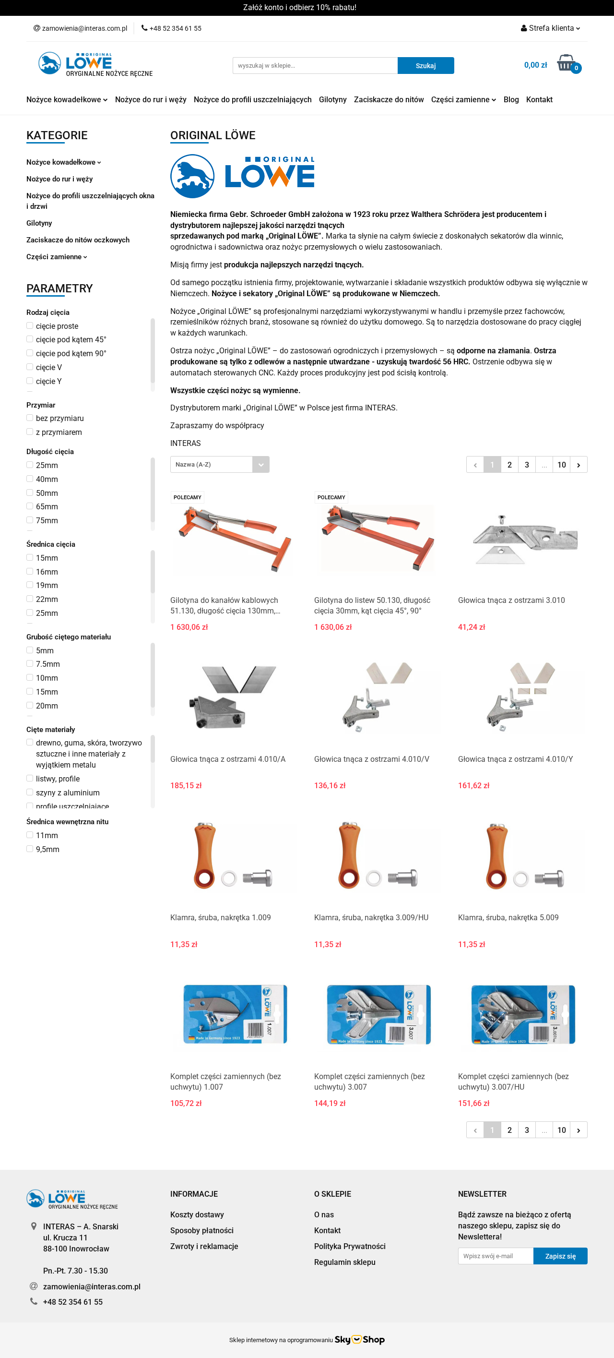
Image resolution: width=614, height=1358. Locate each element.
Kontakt (539, 99)
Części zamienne (461, 99)
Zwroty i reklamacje (204, 1246)
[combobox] (220, 464)
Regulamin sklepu (345, 1262)
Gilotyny (333, 99)
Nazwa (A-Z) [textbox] (193, 464)
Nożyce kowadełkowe (64, 99)
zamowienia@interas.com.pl (92, 1286)
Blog (511, 99)
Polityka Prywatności (350, 1246)
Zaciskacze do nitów (389, 99)
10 (561, 464)
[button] (194, 1194)
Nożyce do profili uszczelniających (253, 99)
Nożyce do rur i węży (151, 99)
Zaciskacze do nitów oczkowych (78, 240)
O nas (324, 1214)
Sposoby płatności (202, 1230)
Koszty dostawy (197, 1214)
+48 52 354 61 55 (73, 1302)
